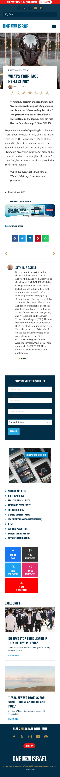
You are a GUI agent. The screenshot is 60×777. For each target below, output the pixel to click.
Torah (26, 70)
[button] (54, 26)
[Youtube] (35, 8)
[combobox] (30, 14)
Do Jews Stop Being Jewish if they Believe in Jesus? (27, 640)
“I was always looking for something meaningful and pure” (26, 702)
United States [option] (16, 422)
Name (11, 385)
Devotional (12, 226)
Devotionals (15, 70)
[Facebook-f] (19, 8)
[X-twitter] (24, 8)
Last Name (14, 396)
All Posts (21, 358)
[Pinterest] (41, 8)
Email (11, 407)
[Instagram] (30, 8)
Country (12, 418)
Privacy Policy (30, 769)
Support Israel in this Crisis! (22, 2)
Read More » (13, 655)
